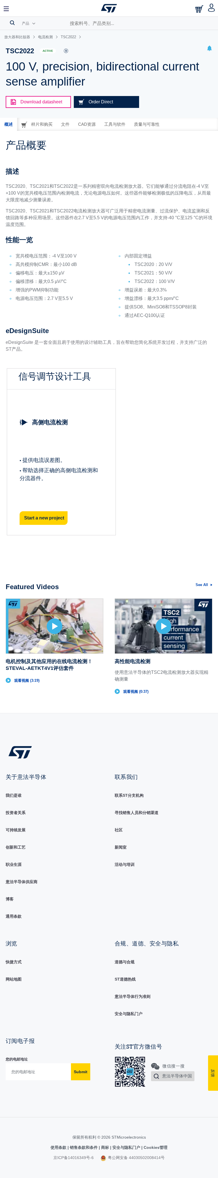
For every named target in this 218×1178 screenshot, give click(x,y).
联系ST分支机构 (129, 795)
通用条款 (14, 916)
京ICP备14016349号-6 (73, 1157)
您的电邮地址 (17, 1059)
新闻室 (121, 847)
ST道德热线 (125, 979)
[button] (6, 8)
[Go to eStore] (199, 9)
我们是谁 (14, 795)
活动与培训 (125, 864)
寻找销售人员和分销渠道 (136, 812)
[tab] (8, 124)
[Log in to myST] (211, 8)
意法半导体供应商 (21, 881)
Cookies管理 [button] (154, 1147)
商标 (105, 1147)
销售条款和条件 (84, 1147)
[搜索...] (12, 23)
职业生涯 (14, 864)
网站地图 (14, 979)
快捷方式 (14, 962)
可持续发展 (16, 830)
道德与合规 (125, 962)
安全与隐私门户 (128, 1013)
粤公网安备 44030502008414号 (136, 1157)
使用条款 (59, 1147)
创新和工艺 (16, 847)
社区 (119, 830)
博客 (10, 899)
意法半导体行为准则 (132, 996)
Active (48, 50)
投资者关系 (16, 812)
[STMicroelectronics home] (109, 8)
